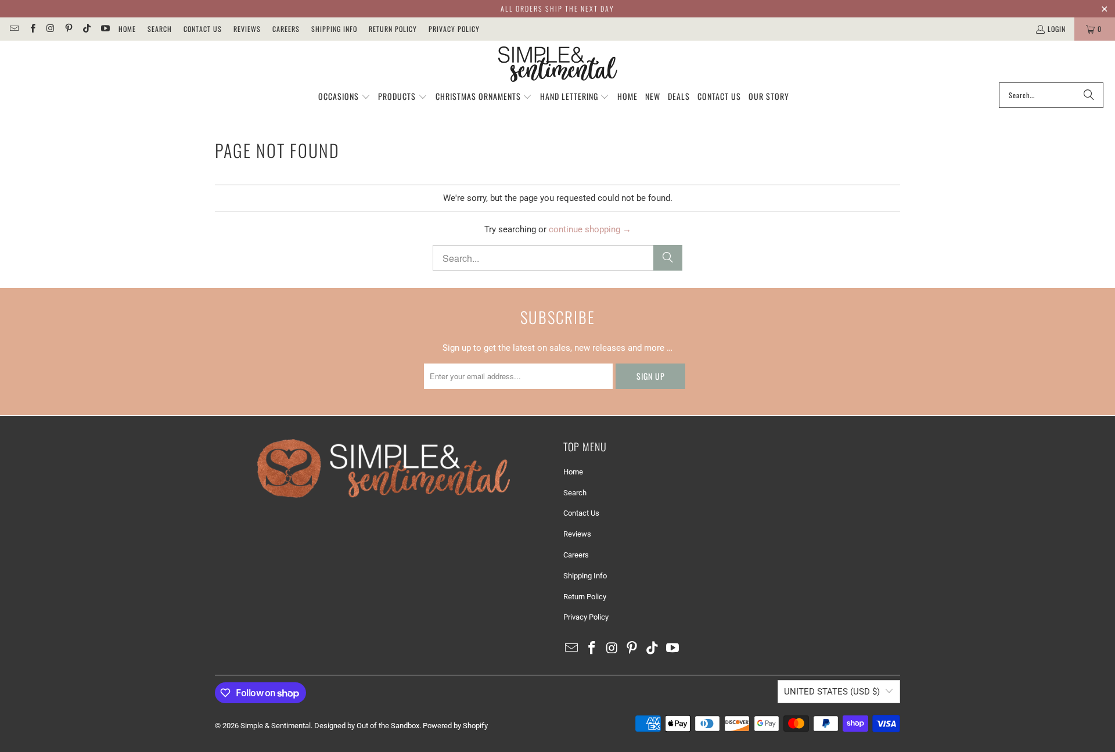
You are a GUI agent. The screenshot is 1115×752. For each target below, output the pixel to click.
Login (1057, 29)
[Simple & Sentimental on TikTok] (86, 29)
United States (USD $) (832, 691)
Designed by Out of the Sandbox (366, 725)
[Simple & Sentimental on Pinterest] (68, 29)
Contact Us (203, 29)
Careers (286, 29)
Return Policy (393, 29)
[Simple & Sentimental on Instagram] (50, 29)
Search (160, 29)
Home (127, 29)
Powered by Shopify (455, 725)
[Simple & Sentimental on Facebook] (32, 29)
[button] (344, 96)
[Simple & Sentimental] (557, 64)
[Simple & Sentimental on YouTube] (104, 29)
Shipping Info (334, 29)
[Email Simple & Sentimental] (14, 29)
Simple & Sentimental (275, 725)
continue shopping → (590, 229)
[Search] (1088, 95)
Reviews (247, 29)
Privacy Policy (454, 29)
